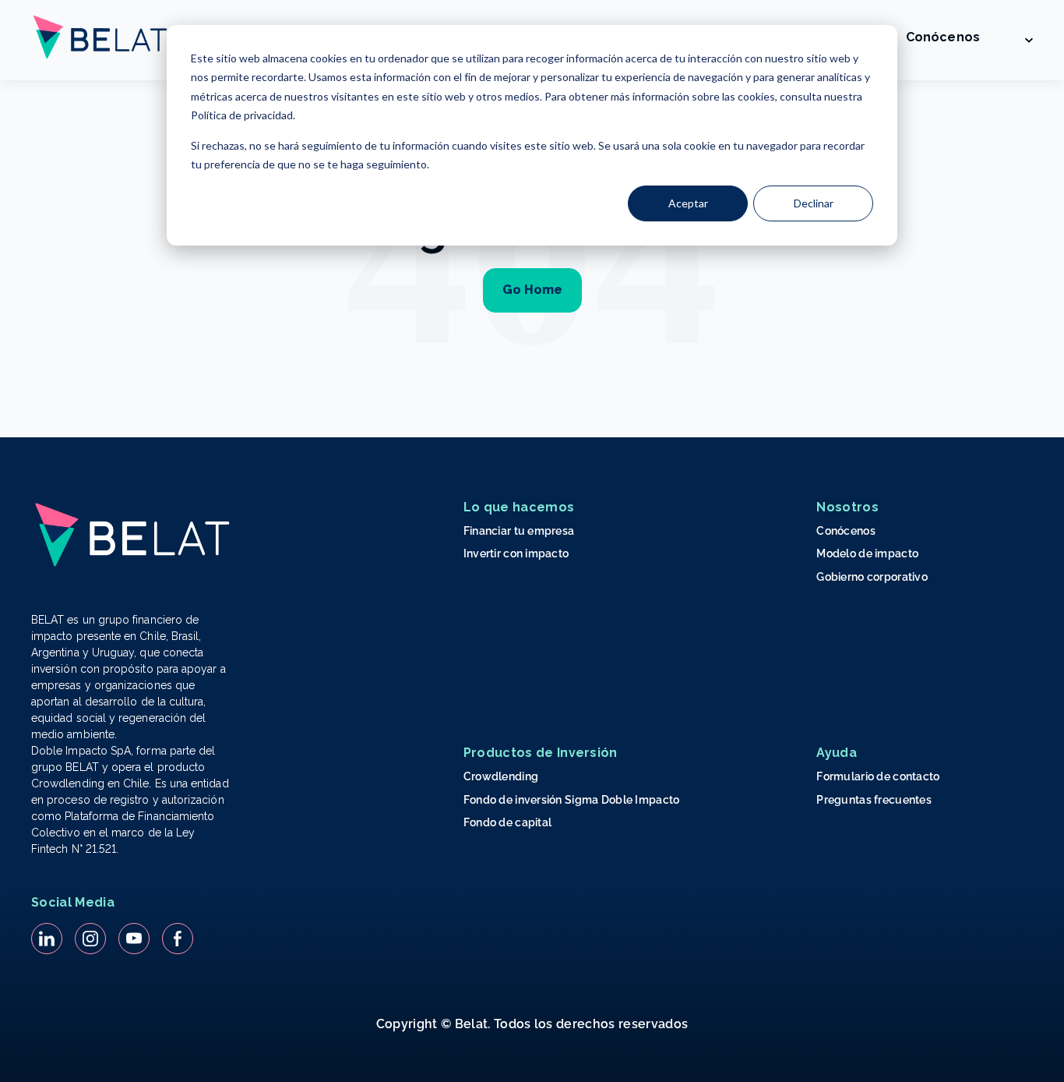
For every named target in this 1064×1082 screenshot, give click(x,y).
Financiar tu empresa (519, 531)
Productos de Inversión (540, 752)
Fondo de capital (507, 822)
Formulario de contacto (877, 776)
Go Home (532, 289)
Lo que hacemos (518, 507)
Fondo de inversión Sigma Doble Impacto (571, 800)
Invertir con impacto (516, 553)
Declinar (813, 203)
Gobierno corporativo (872, 577)
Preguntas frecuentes (874, 800)
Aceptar (688, 203)
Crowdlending (500, 776)
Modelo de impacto (867, 553)
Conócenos (943, 37)
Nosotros (847, 507)
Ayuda (836, 752)
